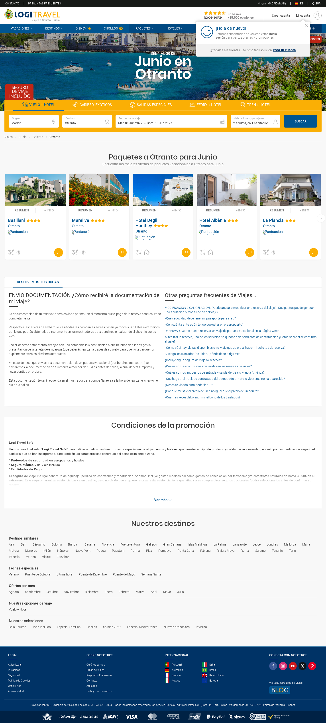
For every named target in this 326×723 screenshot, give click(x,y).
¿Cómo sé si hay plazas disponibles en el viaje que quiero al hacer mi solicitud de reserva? (225, 347)
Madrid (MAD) (272, 3)
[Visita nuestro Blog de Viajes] (293, 690)
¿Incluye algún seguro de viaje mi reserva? (193, 360)
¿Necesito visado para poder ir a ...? (188, 385)
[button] (171, 121)
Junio (23, 137)
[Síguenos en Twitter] (303, 666)
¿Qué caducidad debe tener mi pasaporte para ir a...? (200, 318)
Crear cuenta (281, 15)
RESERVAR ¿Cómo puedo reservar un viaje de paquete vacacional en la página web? (222, 331)
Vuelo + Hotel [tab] (42, 105)
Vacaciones (20, 28)
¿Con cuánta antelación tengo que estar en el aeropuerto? (204, 324)
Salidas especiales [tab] (154, 105)
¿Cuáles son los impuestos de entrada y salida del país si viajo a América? (214, 372)
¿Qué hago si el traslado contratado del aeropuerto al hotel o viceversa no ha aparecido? (225, 378)
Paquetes (143, 28)
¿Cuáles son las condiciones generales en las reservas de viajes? (208, 366)
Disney (81, 28)
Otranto (54, 137)
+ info (49, 210)
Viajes (8, 137)
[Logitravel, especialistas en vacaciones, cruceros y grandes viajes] (32, 14)
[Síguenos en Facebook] (274, 666)
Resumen (22, 210)
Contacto (12, 3)
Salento (38, 137)
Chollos (111, 28)
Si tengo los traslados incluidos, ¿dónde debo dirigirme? (202, 354)
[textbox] (34, 121)
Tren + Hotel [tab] (259, 105)
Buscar (300, 121)
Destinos (52, 28)
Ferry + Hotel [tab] (209, 105)
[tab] (38, 282)
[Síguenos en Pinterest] (313, 666)
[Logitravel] (229, 15)
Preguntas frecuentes (44, 3)
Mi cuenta (303, 15)
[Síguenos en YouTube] (294, 666)
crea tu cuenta (284, 50)
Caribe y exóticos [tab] (96, 105)
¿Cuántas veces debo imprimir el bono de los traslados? (202, 397)
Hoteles (173, 28)
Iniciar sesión (292, 31)
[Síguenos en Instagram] (284, 666)
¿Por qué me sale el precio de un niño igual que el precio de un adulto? (212, 391)
